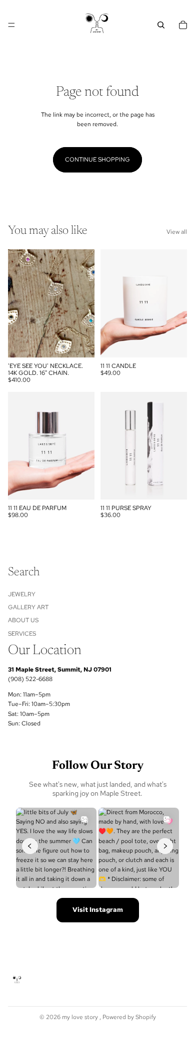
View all (176, 232)
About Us (23, 620)
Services (22, 633)
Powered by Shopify (129, 1017)
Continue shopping (97, 160)
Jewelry (22, 594)
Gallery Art (28, 607)
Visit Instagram (97, 909)
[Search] (161, 25)
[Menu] (11, 24)
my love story (81, 1017)
